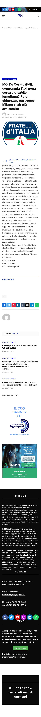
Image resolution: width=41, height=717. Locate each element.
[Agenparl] (20, 15)
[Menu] (3, 15)
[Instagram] (23, 617)
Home (4, 28)
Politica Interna (9, 79)
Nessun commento (10, 117)
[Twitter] (11, 617)
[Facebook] (5, 617)
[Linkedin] (30, 617)
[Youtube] (17, 617)
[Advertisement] (20, 53)
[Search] (37, 15)
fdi (4, 296)
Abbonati (33, 9)
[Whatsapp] (36, 617)
